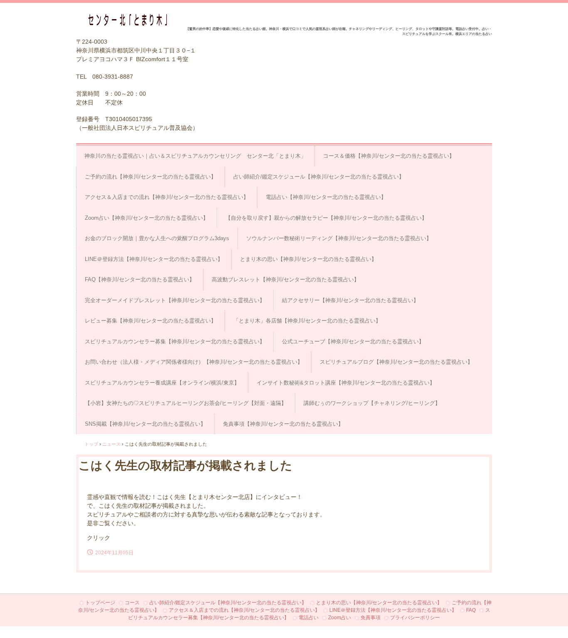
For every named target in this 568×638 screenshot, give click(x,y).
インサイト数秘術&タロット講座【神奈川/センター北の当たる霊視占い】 (346, 383)
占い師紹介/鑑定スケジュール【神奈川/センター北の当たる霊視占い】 (318, 177)
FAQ (471, 610)
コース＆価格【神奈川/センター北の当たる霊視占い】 (388, 156)
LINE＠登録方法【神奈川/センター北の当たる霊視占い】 (154, 259)
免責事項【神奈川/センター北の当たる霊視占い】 (283, 424)
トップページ (100, 603)
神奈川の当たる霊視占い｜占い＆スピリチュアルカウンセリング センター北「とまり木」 (195, 156)
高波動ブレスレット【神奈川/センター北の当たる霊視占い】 (285, 279)
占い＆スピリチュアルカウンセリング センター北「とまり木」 (130, 20)
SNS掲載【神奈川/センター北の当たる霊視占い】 (145, 424)
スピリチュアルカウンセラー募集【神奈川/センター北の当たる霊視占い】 (175, 341)
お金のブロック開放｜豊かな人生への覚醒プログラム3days (157, 238)
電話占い (309, 618)
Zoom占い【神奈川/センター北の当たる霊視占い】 (146, 218)
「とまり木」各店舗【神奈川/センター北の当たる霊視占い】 (307, 321)
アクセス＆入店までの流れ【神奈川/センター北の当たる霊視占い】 (167, 197)
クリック (98, 537)
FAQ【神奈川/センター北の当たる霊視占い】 (140, 279)
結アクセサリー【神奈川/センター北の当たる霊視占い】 (350, 300)
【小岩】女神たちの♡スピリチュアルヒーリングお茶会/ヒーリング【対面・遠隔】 (185, 403)
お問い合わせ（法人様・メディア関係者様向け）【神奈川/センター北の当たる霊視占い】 (194, 362)
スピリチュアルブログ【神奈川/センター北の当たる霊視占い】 (396, 362)
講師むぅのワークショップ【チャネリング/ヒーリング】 (372, 403)
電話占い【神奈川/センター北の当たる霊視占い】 (326, 197)
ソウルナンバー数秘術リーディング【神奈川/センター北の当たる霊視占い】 (339, 238)
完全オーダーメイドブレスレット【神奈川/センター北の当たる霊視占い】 (175, 300)
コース (132, 603)
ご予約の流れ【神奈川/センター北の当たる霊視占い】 (150, 177)
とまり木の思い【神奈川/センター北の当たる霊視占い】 (308, 259)
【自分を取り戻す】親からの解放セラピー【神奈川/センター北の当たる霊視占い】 (326, 218)
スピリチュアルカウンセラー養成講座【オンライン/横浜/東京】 (162, 383)
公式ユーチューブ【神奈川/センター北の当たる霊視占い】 (353, 341)
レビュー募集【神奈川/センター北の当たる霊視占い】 (150, 321)
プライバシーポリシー (415, 618)
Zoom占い (339, 618)
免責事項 (370, 618)
